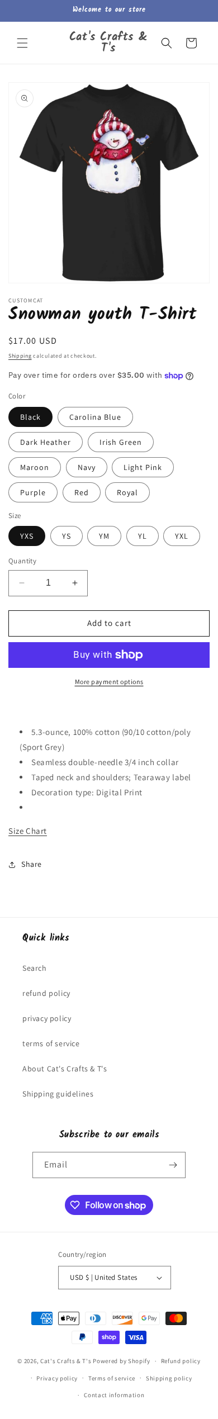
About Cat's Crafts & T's (64, 1069)
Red (81, 492)
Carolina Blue (95, 417)
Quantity (22, 561)
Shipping (20, 355)
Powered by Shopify (121, 1361)
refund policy (46, 993)
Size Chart (27, 830)
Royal (127, 492)
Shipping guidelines (57, 1094)
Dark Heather (45, 442)
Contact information (114, 1395)
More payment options (109, 681)
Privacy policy (57, 1378)
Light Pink (143, 467)
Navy (87, 467)
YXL (181, 536)
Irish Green (120, 442)
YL (142, 536)
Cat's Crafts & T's (66, 1361)
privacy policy (46, 1018)
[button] (22, 43)
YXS (27, 536)
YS (66, 536)
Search (34, 968)
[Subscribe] (172, 1165)
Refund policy (181, 1361)
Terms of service (111, 1378)
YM (104, 536)
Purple (33, 492)
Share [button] (31, 864)
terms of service (51, 1043)
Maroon (34, 467)
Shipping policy (169, 1378)
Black (30, 417)
